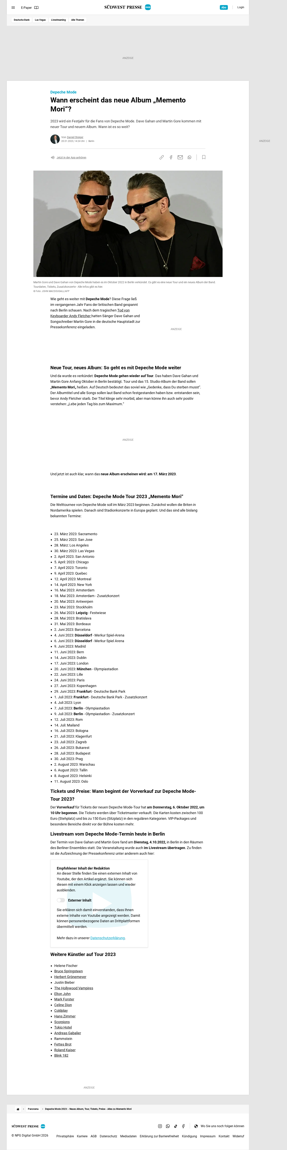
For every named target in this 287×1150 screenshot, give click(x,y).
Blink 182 (61, 1055)
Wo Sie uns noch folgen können (222, 1126)
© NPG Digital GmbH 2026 (30, 1135)
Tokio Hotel (63, 1027)
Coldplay (61, 1010)
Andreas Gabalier (67, 1033)
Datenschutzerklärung (107, 938)
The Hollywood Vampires (73, 988)
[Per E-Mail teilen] (180, 157)
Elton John (62, 994)
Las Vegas (40, 20)
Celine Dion (63, 1005)
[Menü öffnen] (13, 8)
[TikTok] (176, 1126)
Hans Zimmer (65, 1016)
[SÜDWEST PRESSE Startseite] (128, 7)
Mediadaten (128, 1136)
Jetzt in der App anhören (71, 157)
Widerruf (238, 1136)
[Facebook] (183, 1126)
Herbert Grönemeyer (70, 977)
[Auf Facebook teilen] (171, 157)
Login (240, 7)
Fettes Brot (62, 1044)
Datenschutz (108, 1136)
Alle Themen (77, 20)
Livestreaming (58, 20)
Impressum (208, 1136)
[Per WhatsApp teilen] (189, 157)
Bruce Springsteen (68, 971)
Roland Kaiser (65, 1050)
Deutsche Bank (21, 20)
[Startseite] (18, 1109)
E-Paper (26, 8)
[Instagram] (160, 1126)
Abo (223, 7)
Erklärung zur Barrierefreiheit (159, 1136)
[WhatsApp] (168, 1126)
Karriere (82, 1136)
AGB (94, 1136)
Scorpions (62, 1022)
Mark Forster (64, 999)
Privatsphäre (65, 1136)
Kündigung (189, 1136)
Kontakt (224, 1136)
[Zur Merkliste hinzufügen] (202, 157)
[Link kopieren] (162, 157)
